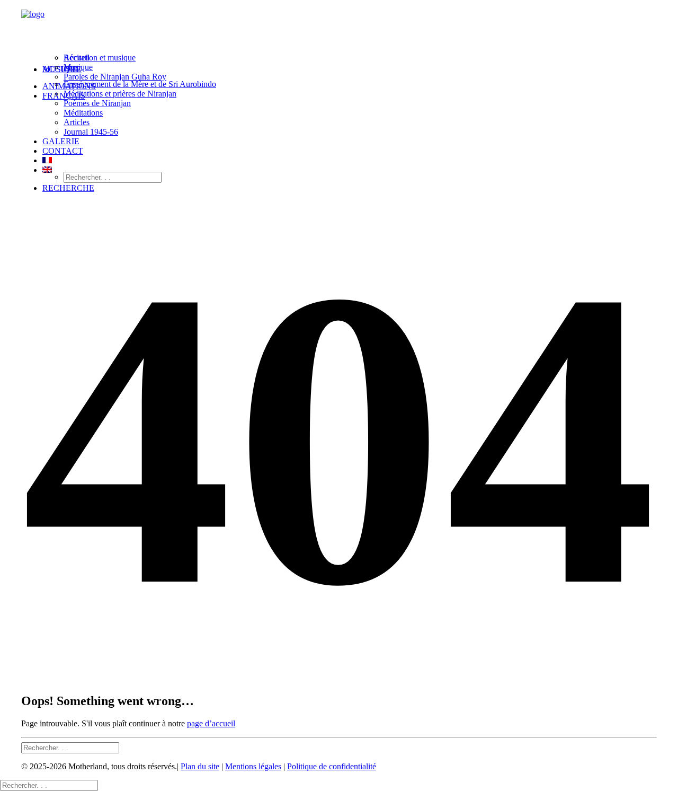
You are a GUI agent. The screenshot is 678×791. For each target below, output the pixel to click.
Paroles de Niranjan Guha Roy (115, 76)
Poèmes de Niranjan (97, 103)
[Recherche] (70, 747)
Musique (78, 67)
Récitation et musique (100, 57)
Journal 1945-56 (91, 131)
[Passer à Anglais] (47, 169)
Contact (62, 150)
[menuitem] (349, 73)
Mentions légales (253, 766)
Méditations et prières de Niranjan (120, 93)
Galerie (60, 141)
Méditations (83, 112)
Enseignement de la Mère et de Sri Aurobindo (140, 84)
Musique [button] (62, 69)
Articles (77, 122)
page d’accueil (211, 723)
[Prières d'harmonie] (339, 28)
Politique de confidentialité (331, 766)
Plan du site (200, 766)
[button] (68, 187)
